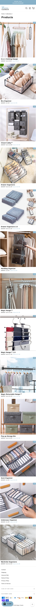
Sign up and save (7, 588)
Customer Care (6, 593)
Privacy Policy (5, 580)
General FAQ (5, 575)
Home (3, 13)
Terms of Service (6, 583)
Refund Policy (5, 578)
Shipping (3, 572)
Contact (3, 569)
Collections (9, 13)
